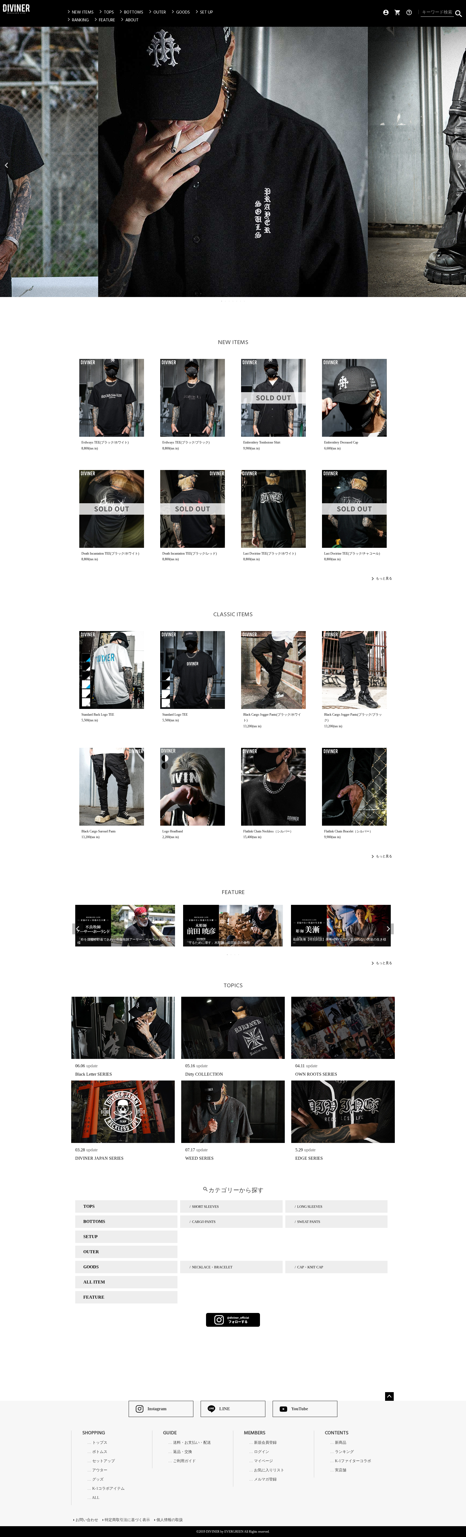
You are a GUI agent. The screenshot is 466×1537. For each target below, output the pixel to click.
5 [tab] (237, 301)
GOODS (180, 12)
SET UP (203, 12)
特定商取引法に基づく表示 (127, 1520)
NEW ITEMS (80, 12)
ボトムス (99, 1452)
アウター (99, 1470)
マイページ (263, 1461)
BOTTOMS (130, 12)
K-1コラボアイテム (108, 1489)
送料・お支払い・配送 (192, 1443)
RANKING (77, 20)
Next (459, 165)
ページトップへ (389, 1396)
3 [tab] (229, 301)
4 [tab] (233, 301)
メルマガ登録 (265, 1479)
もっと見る (384, 578)
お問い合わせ (87, 1520)
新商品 (340, 1443)
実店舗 (340, 1470)
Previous (6, 165)
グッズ (98, 1479)
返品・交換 (182, 1452)
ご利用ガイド (184, 1461)
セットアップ (103, 1461)
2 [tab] (225, 301)
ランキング (344, 1452)
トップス (99, 1443)
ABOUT (129, 20)
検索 (458, 12)
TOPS (105, 12)
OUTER (156, 12)
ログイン (261, 1452)
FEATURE (103, 20)
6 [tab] (240, 301)
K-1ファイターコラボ (353, 1461)
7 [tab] (244, 301)
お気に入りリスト (269, 1470)
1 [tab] (222, 301)
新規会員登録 (265, 1443)
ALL (96, 1498)
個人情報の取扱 (169, 1520)
